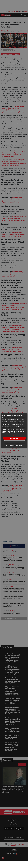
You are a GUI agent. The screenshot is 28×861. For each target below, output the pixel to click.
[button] (14, 435)
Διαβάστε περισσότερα (18, 432)
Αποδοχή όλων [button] (14, 438)
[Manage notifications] (3, 858)
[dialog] (14, 430)
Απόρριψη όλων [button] (14, 442)
